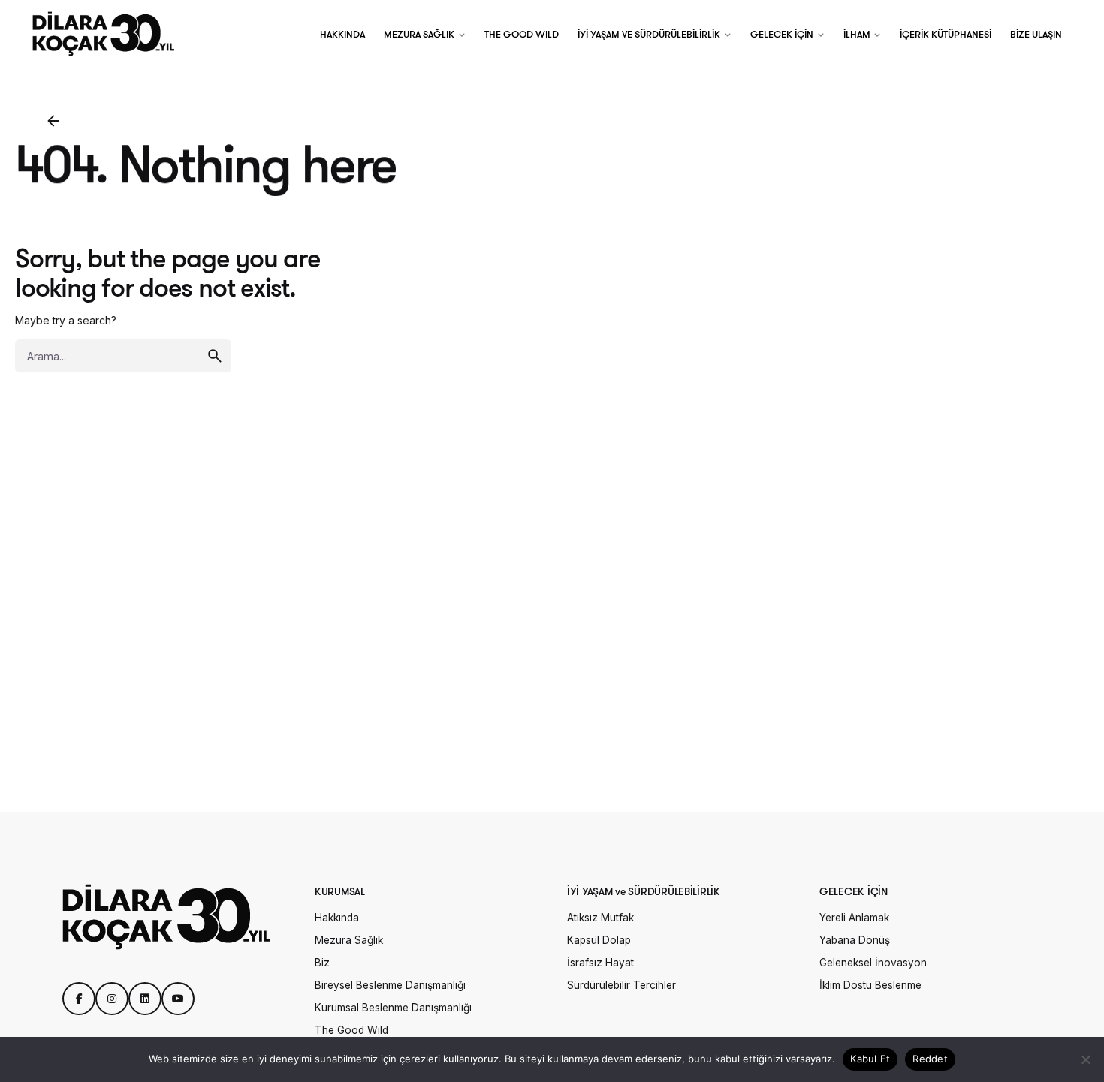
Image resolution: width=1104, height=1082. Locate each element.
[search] (214, 355)
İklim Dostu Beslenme (870, 985)
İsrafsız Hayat (600, 963)
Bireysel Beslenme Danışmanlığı (390, 985)
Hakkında (337, 918)
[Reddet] (1085, 1059)
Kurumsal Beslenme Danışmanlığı (393, 1008)
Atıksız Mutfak (600, 918)
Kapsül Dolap (599, 940)
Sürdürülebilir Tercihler (621, 985)
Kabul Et (870, 1059)
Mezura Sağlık (349, 940)
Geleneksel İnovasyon (873, 963)
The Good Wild (351, 1030)
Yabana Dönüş (854, 940)
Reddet (930, 1059)
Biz (322, 963)
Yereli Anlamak (854, 918)
